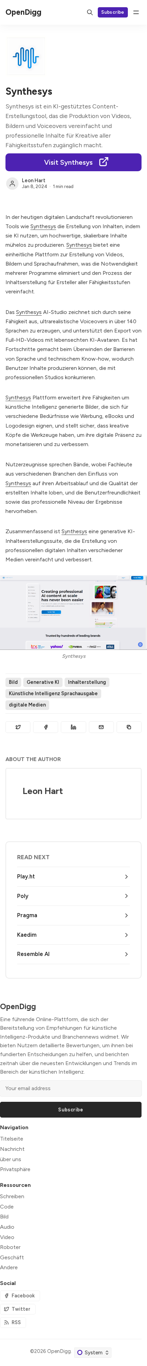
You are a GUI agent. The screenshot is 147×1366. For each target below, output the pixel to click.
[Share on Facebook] (45, 727)
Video (7, 1237)
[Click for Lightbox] (73, 612)
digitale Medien (27, 705)
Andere (9, 1267)
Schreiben (12, 1196)
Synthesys (43, 226)
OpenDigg (59, 1351)
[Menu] (136, 12)
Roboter (10, 1247)
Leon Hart (33, 180)
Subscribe (112, 12)
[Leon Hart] (12, 183)
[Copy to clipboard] (129, 727)
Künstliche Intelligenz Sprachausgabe (53, 693)
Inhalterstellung (87, 682)
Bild (13, 682)
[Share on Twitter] (17, 727)
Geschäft (12, 1257)
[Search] (89, 12)
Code (7, 1206)
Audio (7, 1227)
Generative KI (43, 682)
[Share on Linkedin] (73, 727)
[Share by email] (101, 727)
